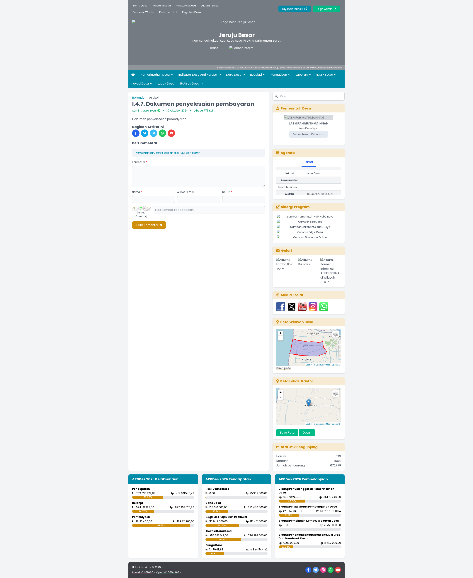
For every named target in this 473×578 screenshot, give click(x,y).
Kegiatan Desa (191, 12)
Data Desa (234, 75)
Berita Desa (140, 5)
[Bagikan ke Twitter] (144, 133)
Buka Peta (287, 432)
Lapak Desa (165, 83)
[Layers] (335, 334)
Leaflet (309, 364)
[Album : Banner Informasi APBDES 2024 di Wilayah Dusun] (330, 271)
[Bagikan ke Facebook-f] (135, 133)
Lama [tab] (308, 162)
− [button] (281, 338)
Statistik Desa (189, 83)
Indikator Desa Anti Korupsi (198, 75)
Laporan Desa (210, 5)
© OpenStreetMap (322, 364)
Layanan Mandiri (293, 9)
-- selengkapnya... (337, 67)
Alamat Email (185, 192)
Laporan (302, 75)
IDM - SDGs (325, 75)
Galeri (286, 250)
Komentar (139, 162)
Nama (137, 192)
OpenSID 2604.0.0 (167, 572)
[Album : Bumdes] (308, 271)
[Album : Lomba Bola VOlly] (286, 271)
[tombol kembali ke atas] (465, 570)
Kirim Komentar (147, 225)
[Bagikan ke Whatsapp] (162, 133)
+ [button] (281, 333)
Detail (307, 432)
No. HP (227, 192)
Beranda (138, 97)
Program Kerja (162, 5)
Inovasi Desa (140, 83)
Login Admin (325, 9)
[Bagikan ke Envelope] (171, 133)
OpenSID (336, 364)
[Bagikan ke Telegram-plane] (153, 133)
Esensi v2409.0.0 (142, 572)
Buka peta (283, 368)
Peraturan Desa (186, 5)
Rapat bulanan (287, 181)
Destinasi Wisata (143, 12)
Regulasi (256, 75)
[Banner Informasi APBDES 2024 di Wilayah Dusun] (229, 53)
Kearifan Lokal (168, 12)
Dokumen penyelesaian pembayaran (159, 119)
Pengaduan (279, 75)
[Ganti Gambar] (141, 214)
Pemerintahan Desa (155, 75)
